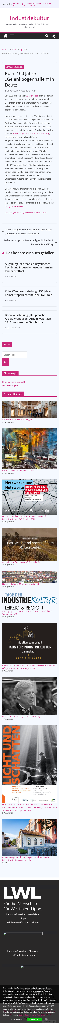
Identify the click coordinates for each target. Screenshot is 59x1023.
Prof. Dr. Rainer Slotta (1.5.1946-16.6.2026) (21, 716)
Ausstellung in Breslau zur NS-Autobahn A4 (32, 4)
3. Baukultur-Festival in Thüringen (17, 419)
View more (41, 1015)
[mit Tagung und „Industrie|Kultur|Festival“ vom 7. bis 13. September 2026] (29, 601)
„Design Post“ (32, 95)
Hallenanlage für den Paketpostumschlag (31, 133)
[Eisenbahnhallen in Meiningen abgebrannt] (29, 577)
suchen (5, 362)
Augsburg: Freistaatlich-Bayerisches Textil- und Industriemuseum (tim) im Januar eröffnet (29, 267)
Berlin (34, 91)
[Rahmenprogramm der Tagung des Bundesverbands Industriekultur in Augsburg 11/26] (29, 837)
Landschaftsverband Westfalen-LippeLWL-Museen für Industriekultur (23, 918)
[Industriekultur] (5, 36)
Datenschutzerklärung (27, 1015)
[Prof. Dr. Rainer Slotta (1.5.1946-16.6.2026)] (29, 696)
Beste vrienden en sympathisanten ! (18, 470)
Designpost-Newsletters (15, 206)
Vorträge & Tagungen (14, 67)
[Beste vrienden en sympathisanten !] (29, 448)
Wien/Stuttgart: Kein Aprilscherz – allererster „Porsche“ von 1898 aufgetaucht (28, 231)
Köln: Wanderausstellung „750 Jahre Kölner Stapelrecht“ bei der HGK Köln (28, 293)
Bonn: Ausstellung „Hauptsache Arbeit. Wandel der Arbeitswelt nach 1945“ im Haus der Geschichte (28, 318)
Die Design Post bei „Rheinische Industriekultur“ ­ (26, 212)
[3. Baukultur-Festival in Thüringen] (29, 409)
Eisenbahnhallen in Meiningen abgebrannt (20, 584)
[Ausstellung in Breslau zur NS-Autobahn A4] (29, 544)
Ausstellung (25, 91)
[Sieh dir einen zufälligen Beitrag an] (53, 36)
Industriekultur (29, 18)
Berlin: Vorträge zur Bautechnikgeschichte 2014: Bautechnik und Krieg (29, 242)
